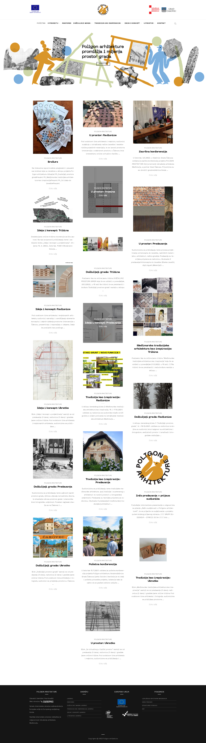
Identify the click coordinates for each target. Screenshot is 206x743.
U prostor (149, 23)
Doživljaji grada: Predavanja (53, 487)
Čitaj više (53, 188)
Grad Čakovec (147, 702)
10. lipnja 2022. (118, 125)
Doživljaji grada (82, 23)
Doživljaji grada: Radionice (153, 417)
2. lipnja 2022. (118, 215)
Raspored (66, 23)
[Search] (175, 23)
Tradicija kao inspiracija (107, 23)
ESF (143, 709)
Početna (41, 23)
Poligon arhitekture (42, 151)
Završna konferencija (153, 151)
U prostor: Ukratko (103, 643)
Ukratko (70, 698)
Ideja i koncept (132, 23)
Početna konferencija (103, 564)
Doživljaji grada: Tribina (103, 272)
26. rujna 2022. (68, 151)
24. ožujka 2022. (117, 261)
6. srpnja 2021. (68, 555)
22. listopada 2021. (166, 485)
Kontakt (161, 23)
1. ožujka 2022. (118, 340)
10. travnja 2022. (67, 220)
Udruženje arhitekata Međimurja (154, 698)
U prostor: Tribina (103, 192)
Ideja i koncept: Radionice (53, 309)
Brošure (53, 162)
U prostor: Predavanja (153, 244)
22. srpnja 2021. (117, 554)
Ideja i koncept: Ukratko (53, 408)
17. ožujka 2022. (168, 335)
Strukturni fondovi (149, 705)
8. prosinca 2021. (67, 476)
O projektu (53, 23)
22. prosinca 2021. (116, 387)
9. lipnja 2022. (168, 141)
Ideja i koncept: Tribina (53, 230)
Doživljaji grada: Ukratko (53, 565)
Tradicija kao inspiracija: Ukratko (80, 709)
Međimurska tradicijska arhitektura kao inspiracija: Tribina (153, 348)
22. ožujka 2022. (67, 299)
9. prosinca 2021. (117, 469)
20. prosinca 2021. (166, 406)
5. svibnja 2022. (168, 233)
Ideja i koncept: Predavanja (103, 323)
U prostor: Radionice (103, 135)
